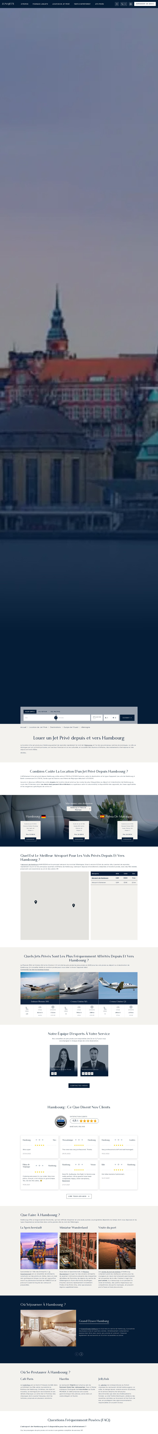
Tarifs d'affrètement (82, 4)
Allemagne (85, 727)
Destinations (55, 727)
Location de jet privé (61, 4)
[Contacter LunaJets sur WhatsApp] (131, 4)
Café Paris (26, 1385)
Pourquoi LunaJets (40, 4)
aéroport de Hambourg (30, 864)
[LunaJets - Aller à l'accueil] (8, 4)
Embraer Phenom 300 (40, 1002)
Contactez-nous (79, 1085)
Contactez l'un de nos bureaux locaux (34, 969)
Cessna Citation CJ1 (118, 1002)
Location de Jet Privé (38, 727)
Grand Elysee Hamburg (89, 1329)
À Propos (24, 4)
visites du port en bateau (111, 1272)
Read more (66, 1181)
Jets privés (99, 4)
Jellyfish (104, 1385)
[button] (123, 4)
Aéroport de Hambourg (100, 878)
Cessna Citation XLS (79, 1002)
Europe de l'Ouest (71, 727)
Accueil (23, 727)
